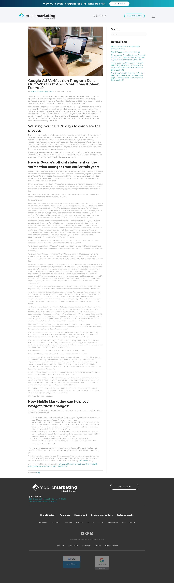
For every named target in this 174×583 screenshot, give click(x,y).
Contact (101, 522)
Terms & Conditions (111, 545)
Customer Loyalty (125, 515)
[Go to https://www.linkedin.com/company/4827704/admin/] (87, 533)
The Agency (55, 522)
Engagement (80, 515)
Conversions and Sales (102, 515)
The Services (67, 522)
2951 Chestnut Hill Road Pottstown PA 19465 (47, 499)
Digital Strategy (48, 515)
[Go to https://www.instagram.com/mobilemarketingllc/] (91, 533)
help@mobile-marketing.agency (43, 501)
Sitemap (132, 522)
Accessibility (86, 545)
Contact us (83, 461)
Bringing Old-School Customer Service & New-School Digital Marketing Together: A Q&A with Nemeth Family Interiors (128, 57)
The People (43, 522)
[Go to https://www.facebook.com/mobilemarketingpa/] (82, 533)
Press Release (113, 522)
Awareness (65, 515)
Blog (38, 473)
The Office (90, 522)
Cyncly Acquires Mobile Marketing (125, 52)
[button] (100, 16)
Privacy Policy (73, 545)
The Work (79, 522)
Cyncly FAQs (60, 545)
